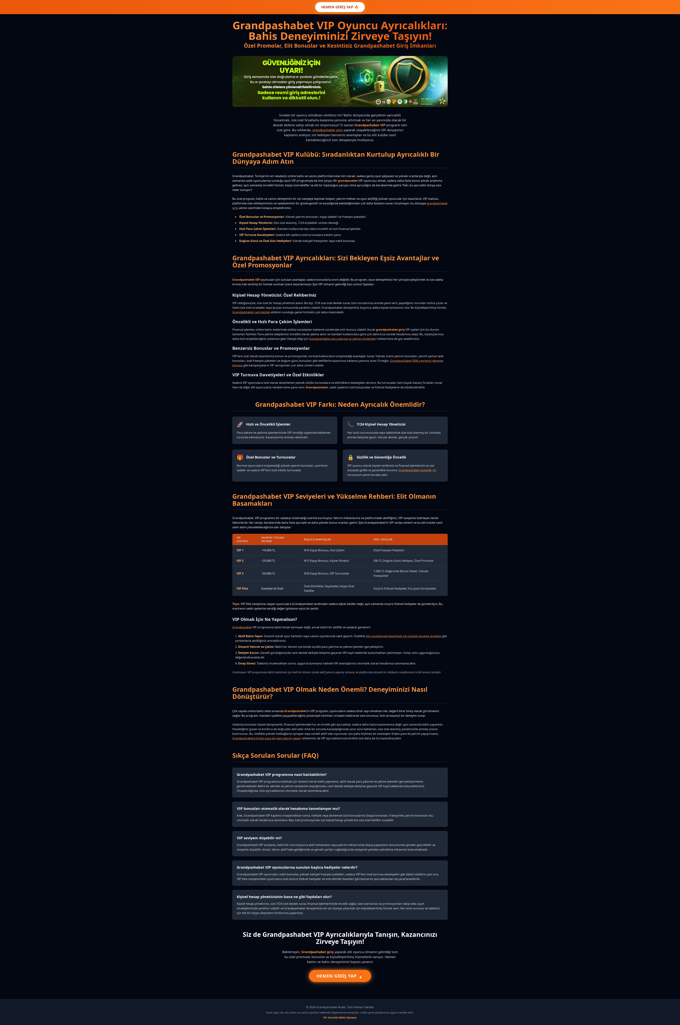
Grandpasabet (242, 627)
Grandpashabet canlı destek (251, 312)
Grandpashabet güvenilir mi (417, 470)
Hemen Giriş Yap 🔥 (340, 7)
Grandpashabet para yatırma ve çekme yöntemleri (342, 339)
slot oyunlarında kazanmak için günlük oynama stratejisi (403, 636)
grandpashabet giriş (327, 130)
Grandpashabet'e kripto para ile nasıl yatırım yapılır (266, 738)
